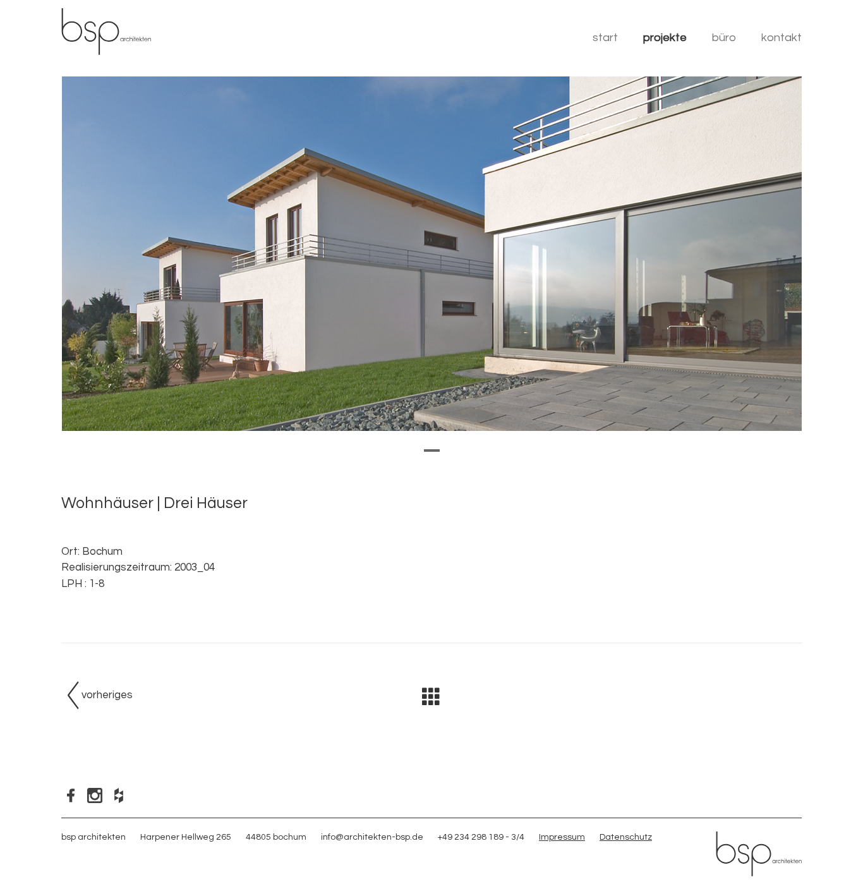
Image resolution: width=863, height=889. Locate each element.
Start (605, 38)
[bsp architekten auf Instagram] (96, 794)
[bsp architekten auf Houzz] (120, 794)
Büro (724, 38)
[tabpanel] (431, 254)
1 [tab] (430, 458)
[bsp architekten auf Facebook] (73, 794)
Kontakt (781, 38)
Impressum (562, 837)
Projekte (665, 38)
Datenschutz (626, 837)
